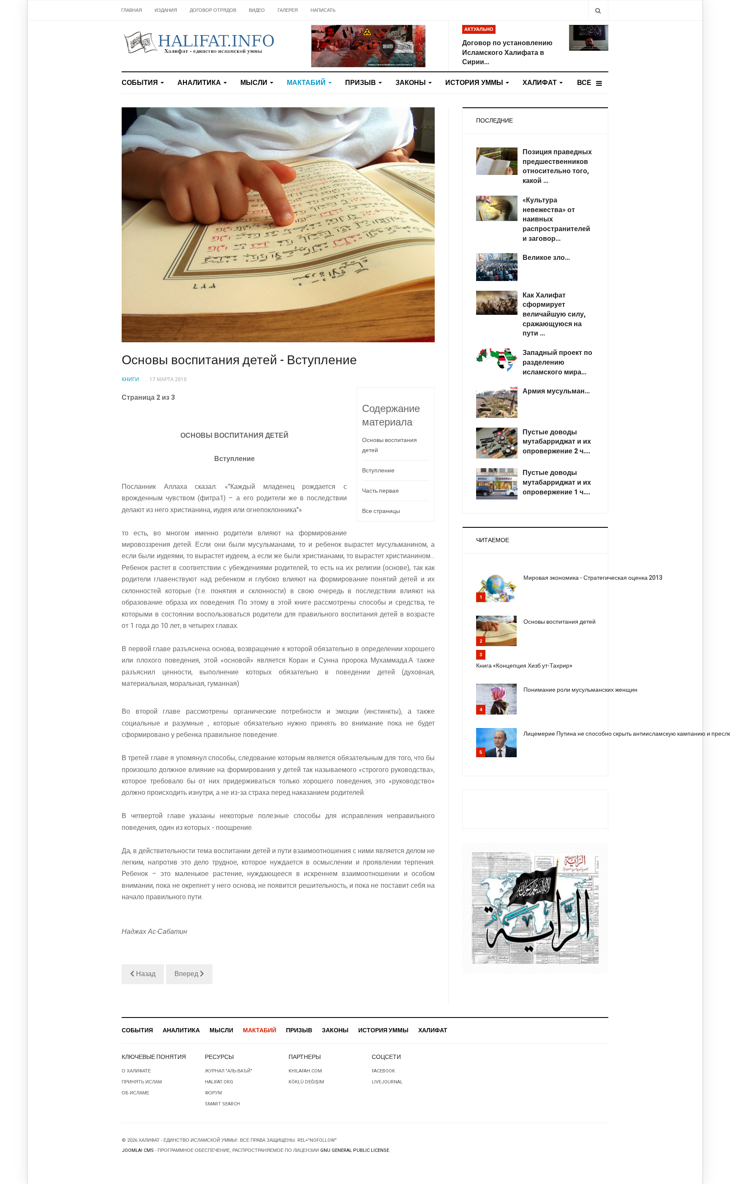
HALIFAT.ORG (219, 1082)
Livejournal (387, 1082)
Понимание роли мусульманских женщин (580, 689)
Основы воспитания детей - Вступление (239, 360)
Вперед (187, 974)
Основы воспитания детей (389, 445)
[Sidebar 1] (535, 908)
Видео (257, 10)
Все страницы (381, 511)
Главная (131, 10)
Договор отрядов (213, 10)
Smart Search (222, 1104)
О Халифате (136, 1071)
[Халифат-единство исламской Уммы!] (198, 42)
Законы (411, 83)
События (141, 83)
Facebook (383, 1071)
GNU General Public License (354, 1150)
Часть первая (380, 490)
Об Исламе (135, 1093)
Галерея (288, 10)
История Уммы (475, 83)
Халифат (540, 83)
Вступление (378, 470)
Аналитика (200, 83)
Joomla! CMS (138, 1150)
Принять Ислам (142, 1082)
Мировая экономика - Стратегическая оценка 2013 (592, 577)
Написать (323, 10)
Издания (166, 10)
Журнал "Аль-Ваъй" (228, 1071)
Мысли (254, 83)
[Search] (598, 10)
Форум (213, 1093)
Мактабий (307, 83)
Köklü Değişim (306, 1082)
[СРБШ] (368, 46)
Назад (144, 974)
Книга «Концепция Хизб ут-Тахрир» (524, 665)
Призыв (361, 83)
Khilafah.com (305, 1071)
